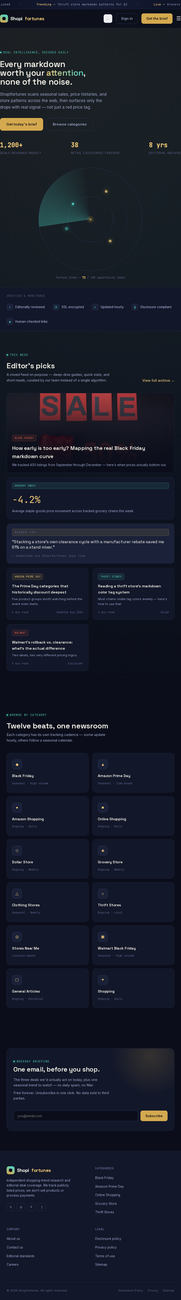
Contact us (15, 1247)
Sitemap (101, 1264)
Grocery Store (106, 1204)
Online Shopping (107, 1195)
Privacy (153, 1290)
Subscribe (154, 1116)
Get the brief (157, 18)
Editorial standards (20, 1256)
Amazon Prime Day (109, 1186)
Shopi (27, 19)
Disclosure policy (108, 1239)
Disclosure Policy (131, 1290)
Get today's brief (21, 124)
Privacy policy (106, 1247)
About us (13, 1239)
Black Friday (104, 1178)
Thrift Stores (104, 1212)
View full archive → (158, 380)
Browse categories (70, 124)
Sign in (127, 18)
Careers (13, 1264)
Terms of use (105, 1256)
